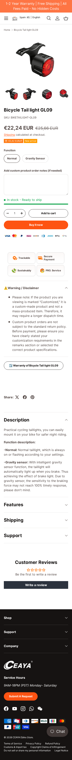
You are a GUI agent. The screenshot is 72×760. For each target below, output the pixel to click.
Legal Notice (61, 750)
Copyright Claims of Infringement (47, 747)
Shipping (9, 134)
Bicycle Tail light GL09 (26, 29)
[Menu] (6, 18)
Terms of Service (13, 743)
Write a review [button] (36, 585)
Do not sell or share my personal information (27, 750)
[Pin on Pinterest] (32, 397)
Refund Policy (52, 743)
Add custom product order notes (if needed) (33, 170)
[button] (66, 18)
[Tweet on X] (17, 397)
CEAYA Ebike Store (23, 737)
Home (7, 29)
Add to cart (48, 213)
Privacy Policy (33, 743)
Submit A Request (20, 696)
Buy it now (36, 224)
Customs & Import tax (15, 747)
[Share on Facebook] (25, 397)
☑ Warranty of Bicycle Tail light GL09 (33, 365)
